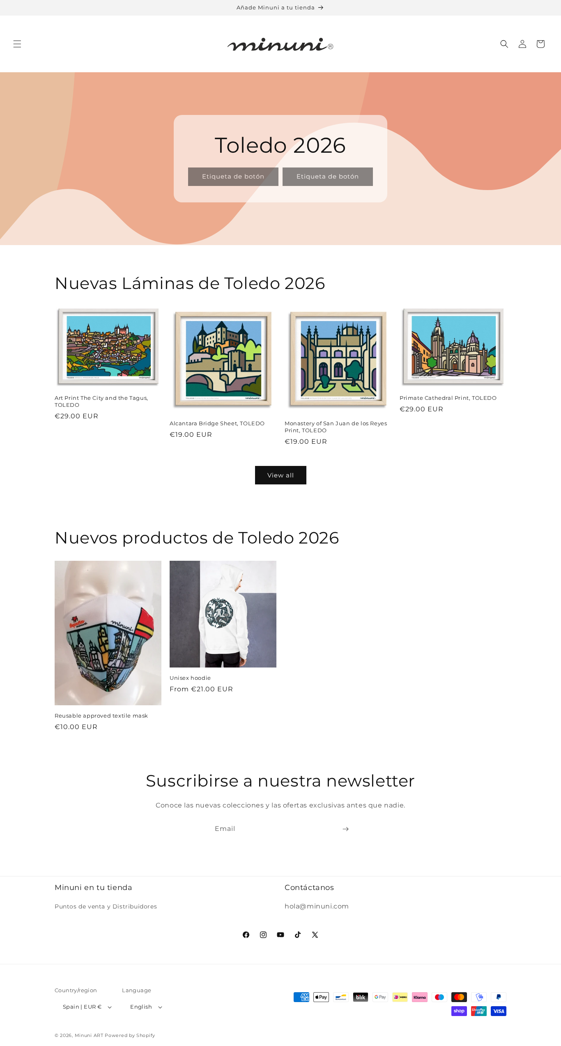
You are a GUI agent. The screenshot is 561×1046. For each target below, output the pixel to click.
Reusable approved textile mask (101, 715)
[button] (17, 44)
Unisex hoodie (190, 677)
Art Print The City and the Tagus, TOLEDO (101, 401)
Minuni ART (89, 1035)
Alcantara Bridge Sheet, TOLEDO (217, 423)
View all (280, 475)
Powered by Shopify (130, 1035)
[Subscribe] (345, 829)
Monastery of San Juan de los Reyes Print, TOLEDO (336, 427)
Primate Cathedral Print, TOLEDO (448, 398)
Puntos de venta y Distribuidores (106, 906)
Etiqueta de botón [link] (233, 176)
